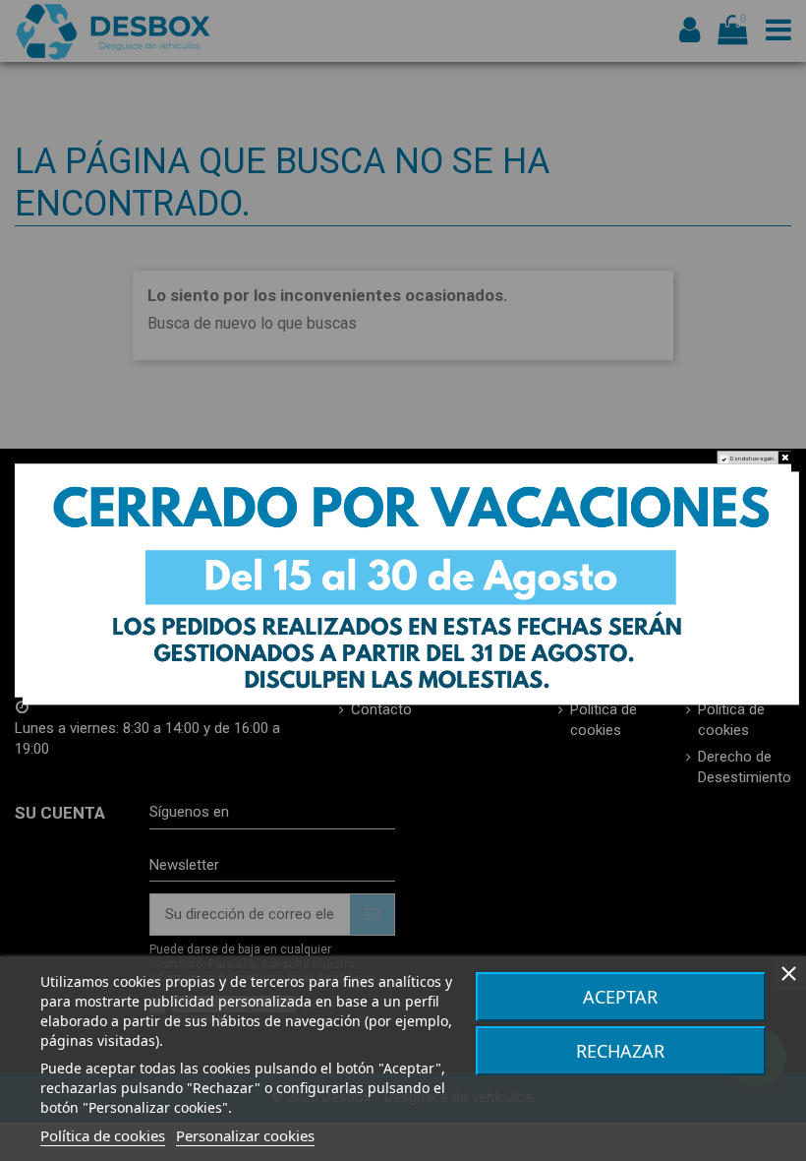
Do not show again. (753, 459)
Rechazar (620, 1051)
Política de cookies (102, 1135)
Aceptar (620, 996)
